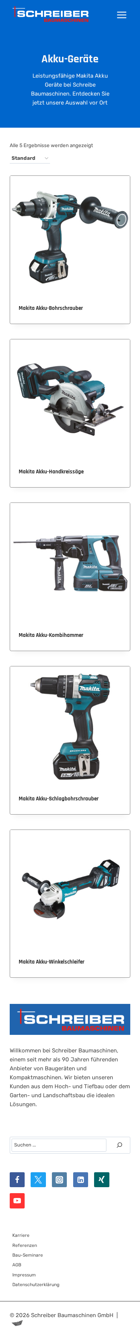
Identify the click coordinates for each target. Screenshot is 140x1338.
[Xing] (101, 1180)
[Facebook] (17, 1180)
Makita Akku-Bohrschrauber (51, 308)
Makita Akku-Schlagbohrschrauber (59, 798)
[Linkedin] (80, 1180)
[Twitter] (38, 1180)
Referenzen (24, 1245)
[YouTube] (17, 1200)
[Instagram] (59, 1180)
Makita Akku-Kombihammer (51, 635)
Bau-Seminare (27, 1255)
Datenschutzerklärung (35, 1284)
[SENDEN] (119, 1145)
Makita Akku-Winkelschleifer (51, 961)
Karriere (20, 1235)
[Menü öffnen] (122, 14)
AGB (16, 1264)
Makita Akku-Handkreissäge (51, 471)
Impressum (24, 1275)
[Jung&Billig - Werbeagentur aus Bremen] (17, 1324)
